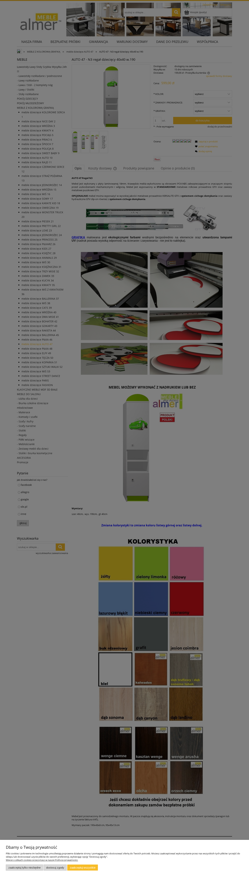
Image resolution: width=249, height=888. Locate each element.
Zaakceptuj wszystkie (83, 867)
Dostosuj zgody (55, 867)
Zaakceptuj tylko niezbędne (24, 867)
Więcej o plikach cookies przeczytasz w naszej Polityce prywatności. (42, 860)
